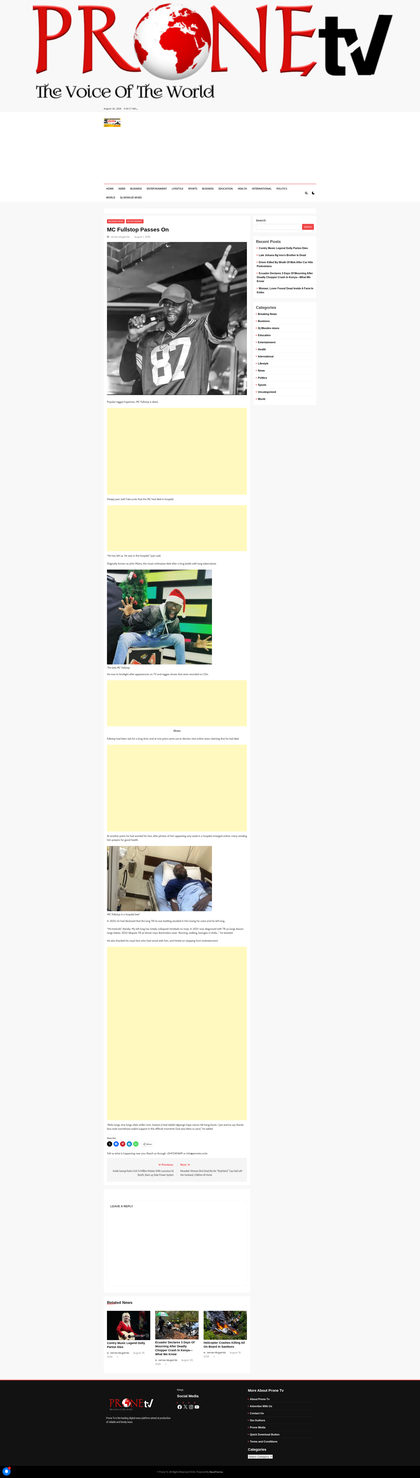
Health (242, 188)
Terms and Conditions (263, 1441)
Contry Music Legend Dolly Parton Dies (283, 248)
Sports (192, 188)
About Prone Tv (260, 1399)
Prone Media (257, 1427)
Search (261, 220)
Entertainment (157, 188)
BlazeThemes (216, 1471)
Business (136, 188)
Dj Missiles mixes (131, 197)
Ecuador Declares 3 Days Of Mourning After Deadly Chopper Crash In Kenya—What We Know (285, 277)
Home (110, 188)
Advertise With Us (261, 1406)
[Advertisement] (210, 153)
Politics (281, 188)
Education (226, 188)
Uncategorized (267, 391)
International (262, 188)
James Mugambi (120, 237)
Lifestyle (177, 188)
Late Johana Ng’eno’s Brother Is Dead (282, 255)
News (121, 188)
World (110, 197)
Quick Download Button (265, 1434)
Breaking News (115, 221)
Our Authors (257, 1420)
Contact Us (257, 1413)
